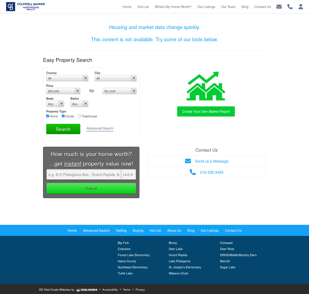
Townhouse (89, 116)
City (97, 73)
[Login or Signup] (300, 6)
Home (53, 116)
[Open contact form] (279, 6)
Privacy (140, 289)
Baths (74, 98)
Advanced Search (100, 128)
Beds (50, 98)
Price (49, 85)
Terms (127, 289)
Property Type (56, 111)
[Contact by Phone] (290, 6)
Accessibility (110, 289)
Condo (69, 116)
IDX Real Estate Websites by (57, 289)
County (51, 73)
